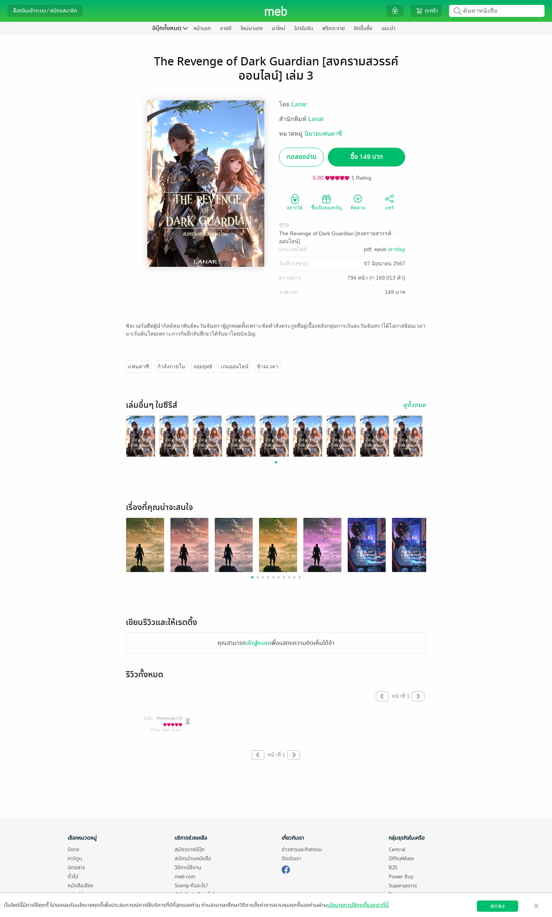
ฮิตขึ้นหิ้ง (363, 28)
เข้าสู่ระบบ (258, 643)
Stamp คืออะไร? (191, 886)
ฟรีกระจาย (333, 28)
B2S (393, 868)
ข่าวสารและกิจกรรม (302, 849)
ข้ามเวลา (267, 366)
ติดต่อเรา (291, 859)
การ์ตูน (75, 859)
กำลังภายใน (171, 366)
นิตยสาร (76, 868)
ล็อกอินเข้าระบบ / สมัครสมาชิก (45, 11)
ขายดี (226, 28)
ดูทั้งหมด (414, 405)
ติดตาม (358, 207)
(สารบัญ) (396, 249)
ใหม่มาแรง (252, 28)
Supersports (403, 886)
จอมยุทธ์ (203, 366)
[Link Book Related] (145, 547)
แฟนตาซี (138, 366)
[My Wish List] (395, 11)
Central (397, 849)
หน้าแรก (202, 28)
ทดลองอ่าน (302, 157)
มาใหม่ (278, 28)
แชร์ (389, 207)
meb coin (185, 877)
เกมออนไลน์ (235, 366)
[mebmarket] (286, 868)
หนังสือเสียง (81, 886)
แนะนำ (388, 28)
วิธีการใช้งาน (188, 868)
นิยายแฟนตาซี (323, 133)
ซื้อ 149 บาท (366, 157)
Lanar (299, 104)
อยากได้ (295, 207)
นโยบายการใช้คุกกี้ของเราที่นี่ (358, 905)
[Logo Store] (276, 11)
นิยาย (73, 849)
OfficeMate (401, 859)
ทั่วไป (73, 877)
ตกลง (497, 906)
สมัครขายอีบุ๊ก (189, 849)
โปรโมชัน (303, 28)
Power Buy (401, 877)
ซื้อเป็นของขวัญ (326, 207)
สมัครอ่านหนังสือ (193, 859)
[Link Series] (140, 436)
